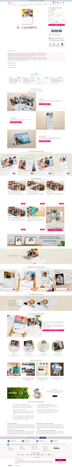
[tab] (18, 27)
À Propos (32, 448)
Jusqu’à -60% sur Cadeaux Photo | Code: (36, 0)
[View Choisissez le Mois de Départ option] (32, 256)
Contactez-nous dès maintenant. (56, 40)
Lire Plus (16, 81)
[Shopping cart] (63, 2)
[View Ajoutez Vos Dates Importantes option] (28, 256)
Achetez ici (43, 437)
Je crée (56, 24)
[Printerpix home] (10, 2)
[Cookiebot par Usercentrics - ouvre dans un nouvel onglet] (10, 465)
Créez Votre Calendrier (44, 104)
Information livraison (10, 449)
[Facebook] (55, 448)
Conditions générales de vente (35, 449)
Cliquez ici (62, 40)
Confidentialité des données (46, 450)
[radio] (51, 13)
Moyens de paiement (11, 448)
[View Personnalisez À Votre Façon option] (43, 256)
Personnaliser (60, 462)
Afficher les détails (17, 465)
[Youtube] (58, 448)
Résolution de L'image (23, 449)
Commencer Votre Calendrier (53, 330)
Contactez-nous (45, 448)
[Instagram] (54, 448)
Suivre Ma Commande (45, 449)
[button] (52, 16)
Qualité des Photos (22, 448)
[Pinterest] (57, 448)
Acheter (14, 173)
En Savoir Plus (55, 396)
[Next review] (63, 80)
